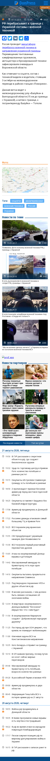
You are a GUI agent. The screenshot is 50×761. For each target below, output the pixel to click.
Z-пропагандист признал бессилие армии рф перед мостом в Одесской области (25, 491)
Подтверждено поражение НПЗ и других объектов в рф (25, 584)
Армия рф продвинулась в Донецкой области (25, 511)
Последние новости (12, 443)
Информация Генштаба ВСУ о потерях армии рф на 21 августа (25, 695)
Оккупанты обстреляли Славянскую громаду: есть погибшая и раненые (25, 481)
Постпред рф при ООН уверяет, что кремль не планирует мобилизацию (25, 629)
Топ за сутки (37, 443)
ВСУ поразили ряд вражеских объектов (25, 528)
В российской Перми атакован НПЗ (25, 678)
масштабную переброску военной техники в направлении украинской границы (21, 47)
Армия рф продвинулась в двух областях (25, 687)
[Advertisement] (25, 133)
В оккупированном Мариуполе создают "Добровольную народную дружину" (25, 618)
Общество (45, 7)
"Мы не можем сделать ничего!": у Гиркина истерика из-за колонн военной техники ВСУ (25, 335)
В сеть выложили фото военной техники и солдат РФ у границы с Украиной (25, 268)
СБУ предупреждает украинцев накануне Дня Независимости (25, 537)
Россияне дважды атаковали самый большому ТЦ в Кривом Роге (25, 520)
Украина (9, 210)
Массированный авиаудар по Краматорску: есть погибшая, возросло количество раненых (25, 668)
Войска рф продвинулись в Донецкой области (25, 710)
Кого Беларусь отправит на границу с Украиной (25, 646)
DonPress (27, 3)
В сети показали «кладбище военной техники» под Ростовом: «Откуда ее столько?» (25, 302)
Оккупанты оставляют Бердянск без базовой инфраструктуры (25, 502)
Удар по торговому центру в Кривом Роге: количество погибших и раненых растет (25, 470)
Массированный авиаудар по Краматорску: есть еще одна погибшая (25, 565)
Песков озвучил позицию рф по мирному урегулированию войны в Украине (25, 738)
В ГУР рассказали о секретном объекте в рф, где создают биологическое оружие (25, 459)
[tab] (12, 443)
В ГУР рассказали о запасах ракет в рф (25, 749)
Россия (31, 205)
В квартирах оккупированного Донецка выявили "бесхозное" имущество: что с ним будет (25, 606)
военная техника (13, 205)
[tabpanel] (25, 600)
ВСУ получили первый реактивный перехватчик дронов (25, 546)
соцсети (16, 200)
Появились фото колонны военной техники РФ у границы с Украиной (25, 235)
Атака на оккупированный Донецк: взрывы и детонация (25, 555)
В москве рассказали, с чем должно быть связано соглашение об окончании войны (25, 594)
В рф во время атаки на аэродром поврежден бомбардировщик (25, 728)
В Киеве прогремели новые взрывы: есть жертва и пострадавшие (25, 719)
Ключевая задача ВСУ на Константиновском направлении (25, 637)
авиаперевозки (34, 200)
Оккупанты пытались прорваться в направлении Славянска (25, 575)
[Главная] (16, 3)
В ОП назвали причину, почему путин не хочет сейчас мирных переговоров (25, 656)
